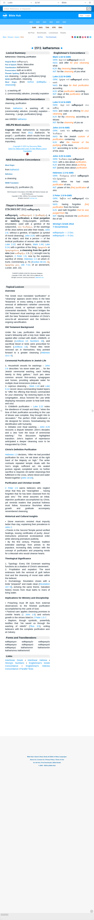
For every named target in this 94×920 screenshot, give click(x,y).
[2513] (91, 416)
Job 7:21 (25, 265)
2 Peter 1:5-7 (40, 617)
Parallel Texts (26, 669)
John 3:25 (30, 235)
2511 (30, 132)
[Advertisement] (47, 721)
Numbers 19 (36, 341)
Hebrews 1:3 (30, 259)
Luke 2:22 (10, 244)
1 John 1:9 (29, 614)
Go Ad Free (4, 914)
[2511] (3, 416)
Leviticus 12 (21, 341)
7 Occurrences (60, 227)
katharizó (14, 169)
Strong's (10, 37)
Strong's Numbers (14, 663)
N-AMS (66, 127)
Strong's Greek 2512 (63, 224)
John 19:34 (27, 478)
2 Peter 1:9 (20, 256)
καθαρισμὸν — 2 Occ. (63, 232)
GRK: (55, 60)
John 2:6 (57, 127)
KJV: (55, 68)
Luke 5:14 (58, 102)
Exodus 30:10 (39, 262)
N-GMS (67, 57)
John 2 (8, 527)
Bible (4, 37)
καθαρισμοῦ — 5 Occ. (63, 235)
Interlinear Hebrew (37, 660)
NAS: (55, 63)
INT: (55, 71)
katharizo (17, 108)
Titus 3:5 (35, 626)
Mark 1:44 (38, 244)
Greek (17, 37)
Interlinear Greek (14, 660)
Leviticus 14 (20, 347)
